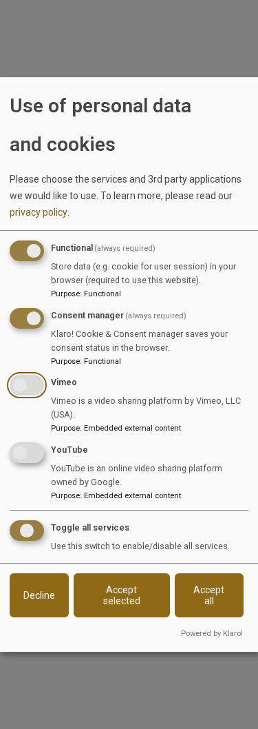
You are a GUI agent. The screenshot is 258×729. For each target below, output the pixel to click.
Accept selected (121, 595)
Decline (39, 595)
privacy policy (38, 212)
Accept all (208, 595)
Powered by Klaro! (212, 633)
